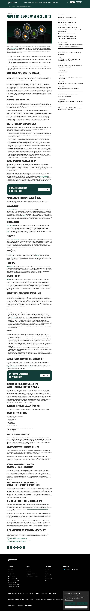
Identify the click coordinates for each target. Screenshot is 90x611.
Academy (13, 6)
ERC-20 (17, 229)
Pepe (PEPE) (17, 239)
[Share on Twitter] (17, 547)
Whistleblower (37, 599)
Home (9, 6)
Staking (46, 570)
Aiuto (54, 593)
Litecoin (24, 215)
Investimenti (29, 570)
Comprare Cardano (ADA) (13, 586)
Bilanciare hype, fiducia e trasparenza (67, 36)
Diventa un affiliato (48, 574)
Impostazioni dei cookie (76, 607)
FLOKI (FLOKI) (10, 266)
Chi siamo (21, 593)
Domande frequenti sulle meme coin (66, 33)
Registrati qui (44, 189)
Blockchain (29, 574)
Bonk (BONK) (10, 254)
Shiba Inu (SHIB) (11, 225)
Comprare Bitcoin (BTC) (13, 578)
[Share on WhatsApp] (20, 547)
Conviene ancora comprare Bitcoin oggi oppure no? (70, 83)
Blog (50, 593)
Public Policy (43, 593)
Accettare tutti (70, 603)
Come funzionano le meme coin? (66, 20)
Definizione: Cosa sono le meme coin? (67, 17)
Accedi (72, 2)
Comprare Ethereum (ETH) (13, 580)
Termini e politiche (29, 599)
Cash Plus (47, 568)
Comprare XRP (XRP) (12, 582)
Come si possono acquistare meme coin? (67, 27)
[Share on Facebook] (8, 547)
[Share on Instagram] (11, 547)
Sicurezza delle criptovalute (32, 576)
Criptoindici (10, 570)
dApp (13, 257)
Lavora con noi (29, 593)
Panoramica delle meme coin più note (67, 22)
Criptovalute (10, 568)
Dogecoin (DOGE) (11, 209)
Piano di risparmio (48, 578)
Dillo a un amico (48, 572)
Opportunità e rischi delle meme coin (66, 24)
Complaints (43, 599)
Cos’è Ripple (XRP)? (63, 72)
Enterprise (45, 2)
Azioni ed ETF (11, 572)
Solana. (37, 255)
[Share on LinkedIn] (14, 547)
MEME (8, 279)
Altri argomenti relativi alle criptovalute (67, 38)
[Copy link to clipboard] (24, 547)
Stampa (37, 593)
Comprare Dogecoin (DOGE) (14, 584)
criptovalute (14, 48)
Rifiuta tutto (82, 603)
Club (46, 576)
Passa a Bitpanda (11, 576)
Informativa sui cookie (69, 599)
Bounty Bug (49, 599)
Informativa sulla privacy (20, 599)
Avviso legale (11, 599)
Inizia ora (79, 2)
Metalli (9, 574)
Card (46, 580)
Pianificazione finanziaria (32, 572)
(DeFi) (8, 231)
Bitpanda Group (12, 593)
